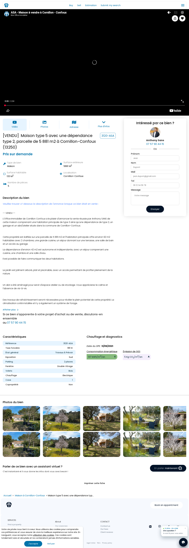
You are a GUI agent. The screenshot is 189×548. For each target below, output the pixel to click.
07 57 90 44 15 (16, 323)
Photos (44, 126)
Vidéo (15, 126)
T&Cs (98, 543)
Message (136, 189)
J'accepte (33, 543)
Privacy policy (107, 543)
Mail (133, 171)
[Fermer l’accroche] (185, 528)
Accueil (7, 495)
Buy (71, 5)
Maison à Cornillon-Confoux (30, 495)
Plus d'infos (104, 126)
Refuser (51, 543)
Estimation (91, 5)
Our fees (104, 529)
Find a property (14, 524)
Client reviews (106, 532)
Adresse (74, 127)
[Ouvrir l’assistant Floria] (183, 542)
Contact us (105, 526)
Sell (79, 5)
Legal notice (91, 543)
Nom (133, 162)
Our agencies (61, 526)
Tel (132, 180)
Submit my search (111, 5)
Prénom (135, 153)
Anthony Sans (155, 140)
